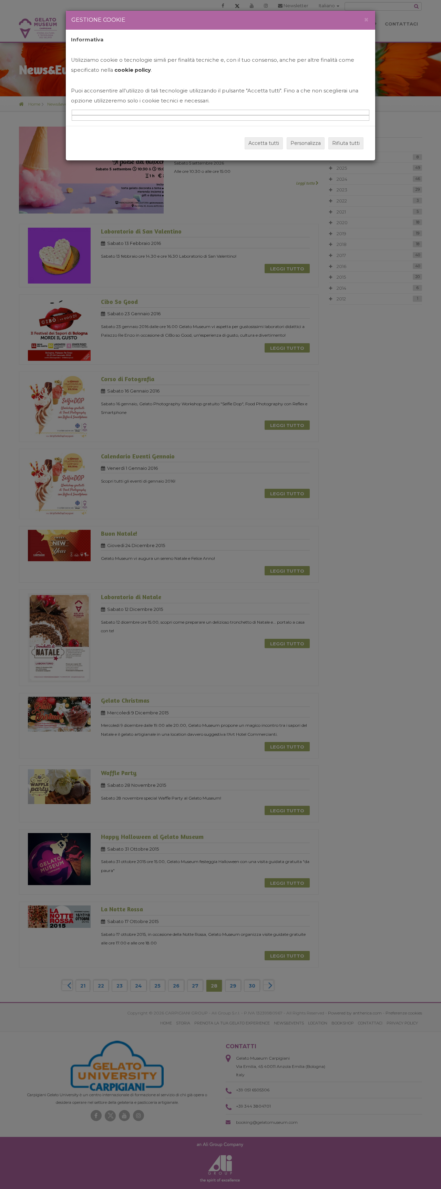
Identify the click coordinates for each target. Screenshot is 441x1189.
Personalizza (305, 143)
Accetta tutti (263, 143)
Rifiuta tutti (346, 143)
